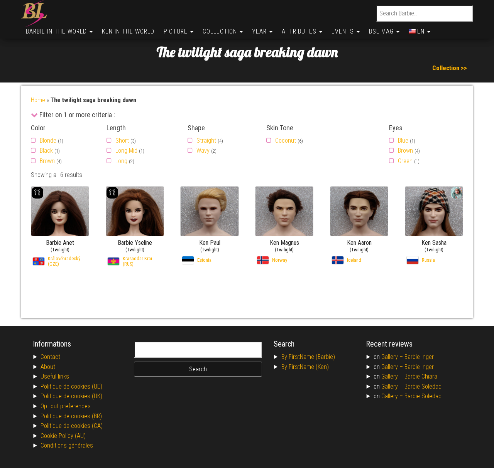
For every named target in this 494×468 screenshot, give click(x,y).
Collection (221, 31)
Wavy (203, 150)
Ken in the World (128, 31)
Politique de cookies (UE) (71, 386)
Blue (403, 140)
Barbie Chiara (420, 376)
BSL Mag (382, 31)
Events (344, 31)
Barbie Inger (419, 356)
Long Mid (126, 150)
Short (122, 140)
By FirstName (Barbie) (308, 356)
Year (260, 31)
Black (46, 150)
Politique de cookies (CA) (72, 425)
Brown (47, 161)
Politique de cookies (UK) (71, 396)
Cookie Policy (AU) (63, 435)
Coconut (285, 140)
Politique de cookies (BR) (71, 416)
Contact (50, 356)
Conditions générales (67, 445)
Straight (206, 140)
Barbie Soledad (423, 386)
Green (405, 161)
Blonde (48, 140)
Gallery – (392, 356)
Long (121, 161)
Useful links (55, 376)
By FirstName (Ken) (305, 366)
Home (38, 100)
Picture (176, 31)
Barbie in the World (57, 31)
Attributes (300, 31)
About (48, 366)
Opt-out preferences (66, 406)
